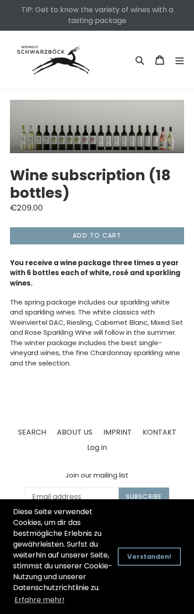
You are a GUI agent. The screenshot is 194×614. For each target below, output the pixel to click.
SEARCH (32, 432)
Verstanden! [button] (149, 556)
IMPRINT (117, 432)
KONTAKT (159, 432)
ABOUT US (74, 432)
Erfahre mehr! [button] (39, 600)
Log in (97, 447)
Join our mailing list (97, 475)
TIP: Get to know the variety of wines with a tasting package (97, 15)
